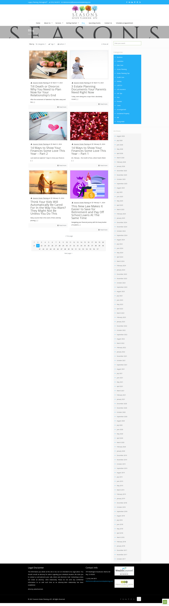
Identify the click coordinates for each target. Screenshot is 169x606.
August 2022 (121, 339)
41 (39, 249)
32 (74, 246)
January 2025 (121, 218)
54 (87, 249)
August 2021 (121, 369)
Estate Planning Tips (123, 73)
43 (47, 249)
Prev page (69, 236)
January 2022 (121, 352)
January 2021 (121, 399)
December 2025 (122, 171)
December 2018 (122, 503)
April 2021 (120, 386)
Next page (67, 253)
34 (81, 246)
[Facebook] (127, 2)
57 (97, 249)
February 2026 (121, 162)
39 (99, 246)
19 (99, 242)
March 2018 (120, 537)
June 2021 (120, 378)
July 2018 (119, 520)
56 (94, 249)
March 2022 (120, 343)
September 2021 (122, 365)
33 (77, 246)
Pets (118, 97)
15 (85, 242)
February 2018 (121, 542)
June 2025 (120, 196)
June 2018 (120, 524)
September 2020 (122, 416)
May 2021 (120, 382)
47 (61, 249)
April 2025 (120, 205)
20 (103, 242)
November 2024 (122, 227)
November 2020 (122, 408)
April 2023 (120, 309)
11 (70, 242)
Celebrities (120, 61)
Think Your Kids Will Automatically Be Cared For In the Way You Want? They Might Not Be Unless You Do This (48, 207)
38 (96, 246)
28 (59, 246)
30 (67, 246)
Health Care (120, 77)
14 (81, 242)
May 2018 (120, 529)
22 (38, 246)
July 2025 (119, 192)
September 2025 (122, 184)
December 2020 (122, 404)
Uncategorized (121, 109)
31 (70, 246)
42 (43, 249)
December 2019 (122, 455)
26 (52, 246)
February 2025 (121, 214)
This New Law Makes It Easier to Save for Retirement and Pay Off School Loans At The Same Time (87, 212)
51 (76, 249)
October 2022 (121, 330)
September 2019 (122, 468)
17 (92, 242)
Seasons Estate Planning (40, 83)
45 (54, 249)
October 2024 (121, 231)
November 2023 (122, 278)
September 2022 (122, 335)
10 (67, 242)
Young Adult (120, 121)
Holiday (119, 81)
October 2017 (121, 559)
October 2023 (121, 283)
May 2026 (120, 149)
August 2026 (121, 136)
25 (48, 246)
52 (79, 249)
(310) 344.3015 (55, 2)
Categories (41, 44)
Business (119, 57)
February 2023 (121, 317)
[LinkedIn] (132, 2)
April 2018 (120, 533)
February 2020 (121, 447)
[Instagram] (137, 2)
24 (45, 246)
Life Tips (119, 93)
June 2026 (120, 145)
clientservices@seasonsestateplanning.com (76, 2)
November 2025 (122, 175)
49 (68, 249)
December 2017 (122, 550)
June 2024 (120, 248)
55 (90, 249)
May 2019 (120, 485)
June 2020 (120, 429)
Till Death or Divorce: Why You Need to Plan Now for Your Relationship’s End (45, 90)
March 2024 (120, 261)
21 (34, 246)
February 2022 (121, 347)
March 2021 (120, 391)
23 (41, 246)
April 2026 (120, 153)
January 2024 (121, 270)
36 (88, 246)
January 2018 (121, 546)
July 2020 (119, 425)
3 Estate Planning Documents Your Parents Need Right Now (88, 89)
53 (83, 249)
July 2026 (119, 140)
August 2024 (121, 240)
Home (30, 34)
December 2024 (122, 222)
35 (85, 246)
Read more (62, 107)
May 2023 (120, 304)
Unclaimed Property (123, 113)
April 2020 (120, 438)
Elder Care (120, 65)
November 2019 (122, 460)
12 (74, 242)
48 (65, 249)
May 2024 (120, 253)
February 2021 (121, 395)
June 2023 (120, 300)
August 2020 (121, 421)
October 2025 (121, 179)
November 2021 (122, 356)
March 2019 (120, 490)
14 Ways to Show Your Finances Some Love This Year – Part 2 (47, 151)
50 (72, 249)
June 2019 (120, 481)
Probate (119, 101)
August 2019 (121, 473)
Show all (105, 44)
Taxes (119, 105)
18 (96, 242)
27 (56, 246)
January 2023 (121, 322)
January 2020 (121, 451)
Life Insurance (121, 89)
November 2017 (122, 555)
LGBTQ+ (119, 85)
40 (103, 246)
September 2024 (122, 235)
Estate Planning (122, 69)
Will (118, 117)
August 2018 (121, 516)
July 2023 (119, 296)
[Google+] (129, 2)
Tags (52, 44)
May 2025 (120, 201)
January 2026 (121, 166)
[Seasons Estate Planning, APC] (84, 12)
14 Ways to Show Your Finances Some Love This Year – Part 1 (88, 151)
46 (58, 249)
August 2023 (121, 291)
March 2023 (120, 313)
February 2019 (121, 494)
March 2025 (120, 209)
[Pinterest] (135, 2)
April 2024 (120, 257)
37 (92, 246)
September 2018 (122, 511)
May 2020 (120, 434)
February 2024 (121, 265)
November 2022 (122, 326)
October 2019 (121, 464)
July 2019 (119, 477)
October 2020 (121, 412)
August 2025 (121, 188)
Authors (61, 44)
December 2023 (122, 274)
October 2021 (121, 360)
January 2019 (121, 498)
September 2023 (122, 287)
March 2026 (120, 158)
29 (63, 246)
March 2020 (120, 442)
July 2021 (119, 373)
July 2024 (119, 244)
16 (88, 242)
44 (50, 249)
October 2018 (121, 507)
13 (77, 242)
